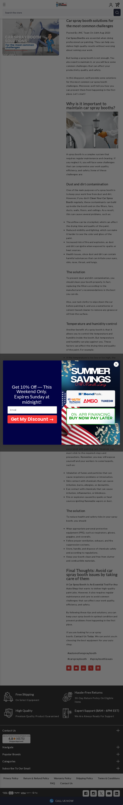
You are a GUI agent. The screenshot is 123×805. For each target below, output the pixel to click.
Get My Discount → (32, 419)
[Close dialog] (116, 364)
